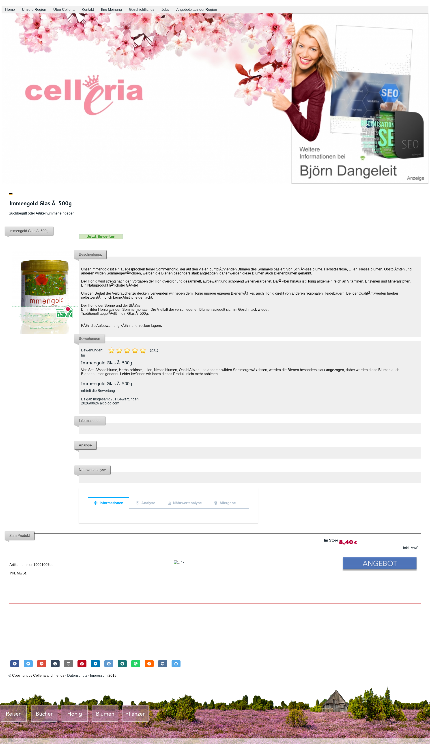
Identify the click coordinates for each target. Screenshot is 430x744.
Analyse (148, 503)
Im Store (331, 540)
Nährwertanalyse (187, 503)
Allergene (227, 503)
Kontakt (88, 9)
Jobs (165, 9)
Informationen (111, 503)
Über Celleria (64, 9)
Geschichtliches (141, 9)
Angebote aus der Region (196, 9)
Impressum (99, 675)
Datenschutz (77, 675)
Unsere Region (34, 9)
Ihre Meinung (111, 9)
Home (10, 9)
